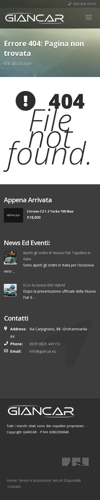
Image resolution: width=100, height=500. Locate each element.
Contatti (14, 486)
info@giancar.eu (42, 351)
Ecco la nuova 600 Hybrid (44, 285)
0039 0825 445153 (84, 4)
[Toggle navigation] (89, 17)
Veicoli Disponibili (66, 480)
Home (12, 480)
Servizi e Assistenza (34, 480)
